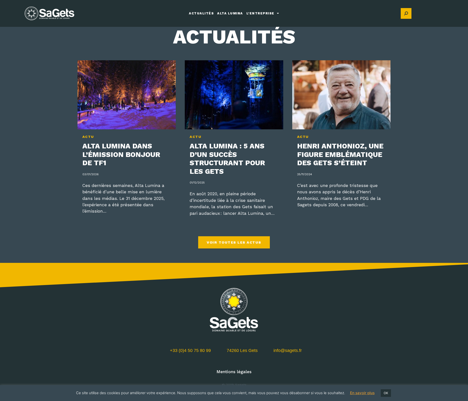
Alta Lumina (230, 13)
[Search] (406, 13)
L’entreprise (260, 13)
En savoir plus (362, 393)
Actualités (201, 13)
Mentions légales (234, 371)
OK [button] (386, 393)
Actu (88, 137)
